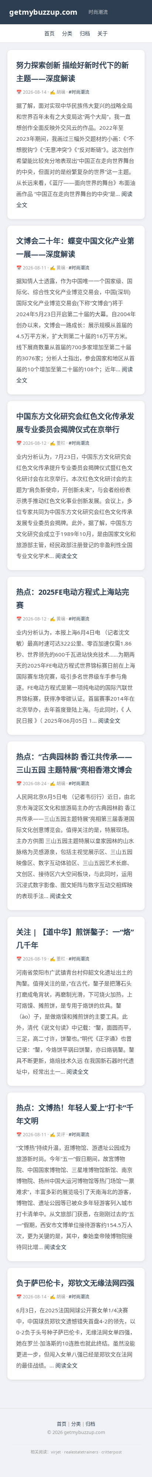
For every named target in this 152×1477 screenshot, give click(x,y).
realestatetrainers (81, 1452)
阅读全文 (66, 555)
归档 (85, 33)
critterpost (111, 1452)
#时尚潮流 (79, 92)
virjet (56, 1452)
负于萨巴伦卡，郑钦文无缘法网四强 (75, 1283)
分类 (67, 33)
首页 (49, 33)
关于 (102, 33)
